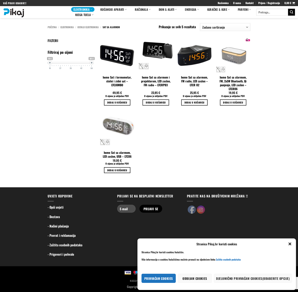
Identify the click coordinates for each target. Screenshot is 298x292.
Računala (141, 9)
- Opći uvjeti (55, 207)
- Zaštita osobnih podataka (65, 244)
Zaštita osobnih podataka (228, 259)
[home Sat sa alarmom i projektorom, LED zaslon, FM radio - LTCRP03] (155, 55)
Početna (52, 27)
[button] (290, 244)
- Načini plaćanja (58, 226)
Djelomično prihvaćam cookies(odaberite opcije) (253, 278)
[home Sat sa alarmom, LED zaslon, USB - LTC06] (117, 130)
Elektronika (81, 9)
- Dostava (54, 216)
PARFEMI (243, 9)
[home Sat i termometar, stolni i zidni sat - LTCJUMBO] (117, 55)
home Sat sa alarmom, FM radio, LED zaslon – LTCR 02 (194, 81)
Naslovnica (223, 3)
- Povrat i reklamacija (62, 235)
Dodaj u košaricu (117, 102)
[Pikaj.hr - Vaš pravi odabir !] (34, 12)
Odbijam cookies (194, 278)
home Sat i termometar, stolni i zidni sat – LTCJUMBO (117, 81)
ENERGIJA (190, 9)
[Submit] (291, 12)
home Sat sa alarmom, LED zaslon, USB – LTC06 (117, 154)
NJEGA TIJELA (83, 15)
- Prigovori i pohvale (61, 254)
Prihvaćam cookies (158, 278)
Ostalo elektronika (88, 27)
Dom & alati (166, 9)
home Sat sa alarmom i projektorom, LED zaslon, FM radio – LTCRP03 (155, 81)
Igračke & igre (217, 9)
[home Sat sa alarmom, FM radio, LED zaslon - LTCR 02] (194, 55)
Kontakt (249, 3)
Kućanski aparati (112, 9)
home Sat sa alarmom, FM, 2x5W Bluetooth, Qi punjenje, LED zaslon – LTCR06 (233, 83)
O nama (237, 3)
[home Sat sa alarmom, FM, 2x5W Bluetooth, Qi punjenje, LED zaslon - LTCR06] (233, 55)
